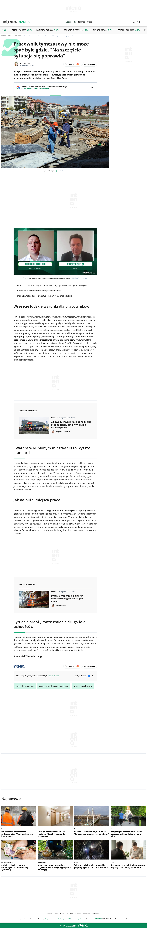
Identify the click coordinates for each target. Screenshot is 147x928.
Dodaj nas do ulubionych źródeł (44, 89)
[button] (91, 22)
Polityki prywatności (63, 919)
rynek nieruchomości (25, 686)
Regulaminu (49, 919)
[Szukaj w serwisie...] (133, 22)
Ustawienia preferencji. (78, 919)
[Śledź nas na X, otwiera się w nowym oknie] (92, 676)
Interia (3, 36)
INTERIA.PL (98, 919)
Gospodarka (18, 36)
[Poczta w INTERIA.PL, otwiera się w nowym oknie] (138, 22)
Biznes (10, 36)
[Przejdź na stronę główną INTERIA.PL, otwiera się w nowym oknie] (10, 22)
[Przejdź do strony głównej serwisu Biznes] (24, 22)
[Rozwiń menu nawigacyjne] (143, 22)
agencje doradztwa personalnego (53, 686)
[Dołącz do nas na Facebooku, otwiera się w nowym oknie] (89, 676)
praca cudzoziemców (83, 686)
